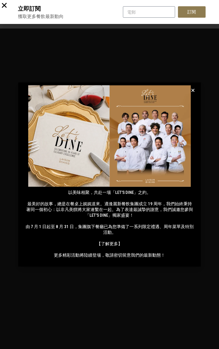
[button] (193, 90)
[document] (109, 174)
